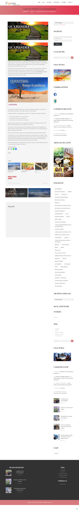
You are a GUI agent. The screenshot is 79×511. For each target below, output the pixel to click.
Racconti (64, 258)
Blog (43, 2)
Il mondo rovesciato (59, 229)
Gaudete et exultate (59, 216)
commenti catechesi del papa (61, 197)
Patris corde (57, 250)
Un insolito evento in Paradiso (61, 280)
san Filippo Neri (58, 264)
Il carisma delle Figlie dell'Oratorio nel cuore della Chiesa (63, 225)
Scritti (14, 176)
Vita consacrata (58, 286)
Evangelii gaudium (59, 213)
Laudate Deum (58, 237)
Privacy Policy (56, 453)
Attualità (70, 191)
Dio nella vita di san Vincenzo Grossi (63, 205)
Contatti (70, 2)
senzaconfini (45, 183)
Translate (63, 24)
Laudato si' (66, 237)
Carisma (57, 194)
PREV (16, 192)
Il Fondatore (56, 2)
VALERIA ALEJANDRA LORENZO (62, 118)
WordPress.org (58, 335)
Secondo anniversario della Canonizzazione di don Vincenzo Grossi (66, 437)
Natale (56, 247)
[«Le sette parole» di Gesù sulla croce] (41, 166)
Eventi (32, 11)
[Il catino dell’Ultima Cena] (68, 162)
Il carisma (63, 2)
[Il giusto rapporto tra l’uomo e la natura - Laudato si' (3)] (58, 152)
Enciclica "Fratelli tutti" (60, 211)
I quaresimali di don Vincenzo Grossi (63, 232)
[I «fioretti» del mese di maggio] (68, 172)
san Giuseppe (67, 264)
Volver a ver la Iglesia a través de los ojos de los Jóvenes (66, 426)
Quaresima (57, 258)
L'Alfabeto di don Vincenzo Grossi (62, 234)
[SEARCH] (72, 57)
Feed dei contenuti (59, 332)
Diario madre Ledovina (60, 200)
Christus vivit (64, 194)
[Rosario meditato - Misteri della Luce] (58, 172)
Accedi (56, 330)
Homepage (25, 11)
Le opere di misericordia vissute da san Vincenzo (62, 241)
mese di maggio (65, 244)
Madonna (57, 244)
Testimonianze (58, 275)
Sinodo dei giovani (59, 269)
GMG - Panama (58, 219)
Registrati (57, 328)
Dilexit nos (57, 202)
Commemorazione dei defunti (60, 135)
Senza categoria (64, 266)
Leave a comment (16, 183)
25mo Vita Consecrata (60, 191)
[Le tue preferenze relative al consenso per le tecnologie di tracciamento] (77, 509)
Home (39, 2)
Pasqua (62, 247)
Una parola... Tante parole (60, 277)
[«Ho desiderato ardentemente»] (68, 152)
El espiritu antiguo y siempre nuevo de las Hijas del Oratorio (63, 120)
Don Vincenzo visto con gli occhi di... (63, 208)
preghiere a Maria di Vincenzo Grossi (63, 255)
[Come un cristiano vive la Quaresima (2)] (14, 166)
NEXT (39, 192)
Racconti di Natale (59, 261)
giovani (68, 216)
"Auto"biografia (58, 188)
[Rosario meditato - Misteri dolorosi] (58, 162)
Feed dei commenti (59, 334)
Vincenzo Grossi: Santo (60, 283)
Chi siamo (49, 2)
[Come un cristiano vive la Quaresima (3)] (28, 166)
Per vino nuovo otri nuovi (60, 252)
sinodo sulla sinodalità (60, 272)
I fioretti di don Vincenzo (60, 222)
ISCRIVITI (58, 44)
